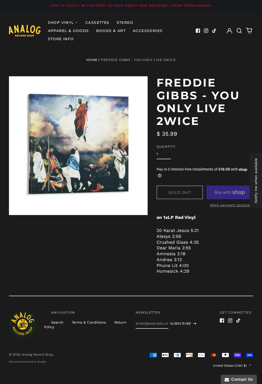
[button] (239, 31)
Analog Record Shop (37, 354)
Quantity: (167, 146)
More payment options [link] (230, 205)
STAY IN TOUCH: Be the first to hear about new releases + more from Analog (130, 5)
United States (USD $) (230, 365)
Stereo (125, 22)
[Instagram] (206, 30)
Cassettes (97, 22)
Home (91, 60)
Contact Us (241, 379)
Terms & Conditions (89, 322)
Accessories (147, 30)
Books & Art (111, 30)
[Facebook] (198, 30)
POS (11, 361)
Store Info (61, 39)
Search (57, 322)
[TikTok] (214, 30)
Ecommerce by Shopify (32, 361)
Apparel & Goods (68, 30)
